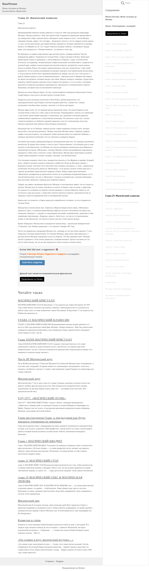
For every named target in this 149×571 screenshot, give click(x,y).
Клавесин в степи (29, 520)
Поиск (125, 3)
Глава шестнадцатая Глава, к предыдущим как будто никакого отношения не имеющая (51, 419)
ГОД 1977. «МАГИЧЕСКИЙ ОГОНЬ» (42, 398)
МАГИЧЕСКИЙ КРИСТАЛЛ (36, 300)
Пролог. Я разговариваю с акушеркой (120, 26)
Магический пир (28, 500)
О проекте (49, 561)
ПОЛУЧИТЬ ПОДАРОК (32, 263)
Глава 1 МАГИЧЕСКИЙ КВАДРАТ (40, 441)
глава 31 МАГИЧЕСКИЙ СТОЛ (38, 460)
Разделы (59, 561)
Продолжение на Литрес (117, 33)
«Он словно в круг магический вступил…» (45, 540)
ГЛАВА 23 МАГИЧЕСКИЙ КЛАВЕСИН (43, 320)
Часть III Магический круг (35, 359)
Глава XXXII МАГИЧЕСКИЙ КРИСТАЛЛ (45, 339)
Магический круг (29, 378)
